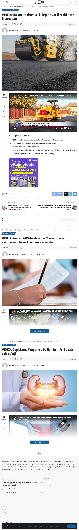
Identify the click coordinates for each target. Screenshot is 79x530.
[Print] (21, 24)
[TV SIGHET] (39, 2)
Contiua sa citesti (39, 331)
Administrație (7, 10)
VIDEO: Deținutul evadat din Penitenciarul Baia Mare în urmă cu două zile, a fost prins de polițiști (44, 150)
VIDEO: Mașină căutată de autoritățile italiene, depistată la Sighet (34, 143)
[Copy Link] (18, 24)
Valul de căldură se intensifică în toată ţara (26, 147)
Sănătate (6, 344)
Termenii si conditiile (52, 526)
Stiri (16, 10)
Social (5, 456)
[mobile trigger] (3, 2)
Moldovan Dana (13, 31)
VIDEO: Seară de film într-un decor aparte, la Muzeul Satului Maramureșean (37, 140)
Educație (5, 233)
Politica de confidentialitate (36, 526)
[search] (70, 2)
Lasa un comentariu (68, 220)
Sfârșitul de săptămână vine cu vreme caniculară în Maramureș (33, 154)
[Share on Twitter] (15, 24)
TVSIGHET (11, 477)
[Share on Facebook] (12, 24)
